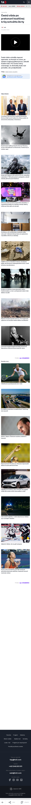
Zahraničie (4, 12)
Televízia (8, 735)
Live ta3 (4, 6)
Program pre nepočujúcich (19, 742)
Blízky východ (20, 6)
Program (15, 735)
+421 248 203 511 (15, 766)
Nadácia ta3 (17, 739)
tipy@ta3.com (15, 760)
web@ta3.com (15, 773)
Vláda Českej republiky (11, 71)
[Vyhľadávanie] (24, 2)
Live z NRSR (12, 6)
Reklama (22, 735)
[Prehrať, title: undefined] (15, 42)
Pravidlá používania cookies (15, 746)
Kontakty (25, 739)
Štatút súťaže (7, 739)
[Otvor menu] (29, 2)
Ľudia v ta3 (7, 742)
